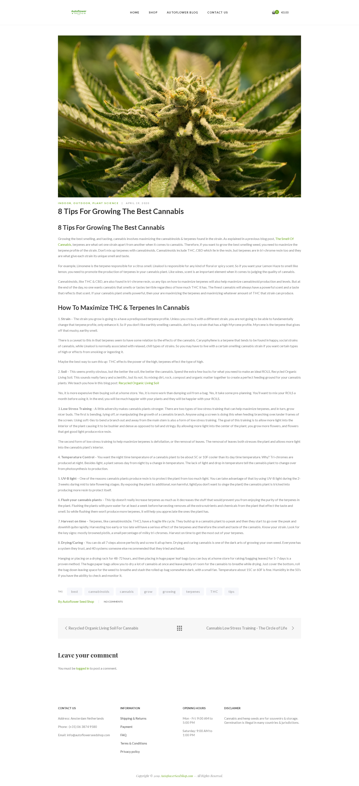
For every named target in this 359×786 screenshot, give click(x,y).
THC (214, 591)
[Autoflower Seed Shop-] (78, 12)
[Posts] (179, 628)
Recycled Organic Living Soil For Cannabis (103, 628)
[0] (273, 12)
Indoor (64, 203)
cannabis (127, 591)
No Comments (113, 601)
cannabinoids (99, 591)
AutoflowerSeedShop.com (177, 776)
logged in (82, 668)
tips (232, 591)
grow (148, 591)
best (74, 591)
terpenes (193, 591)
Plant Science (105, 203)
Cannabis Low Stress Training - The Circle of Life (247, 628)
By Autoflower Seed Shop (76, 601)
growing (169, 591)
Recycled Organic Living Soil (139, 383)
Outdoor (81, 203)
